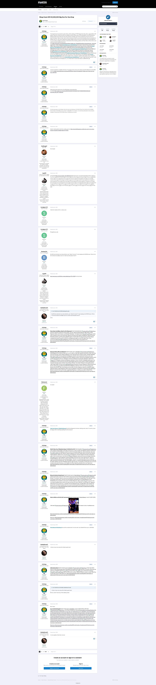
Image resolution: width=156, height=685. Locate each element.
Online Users (55, 9)
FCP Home (41, 6)
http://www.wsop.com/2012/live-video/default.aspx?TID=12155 (62, 276)
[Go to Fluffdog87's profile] (44, 152)
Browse (55, 6)
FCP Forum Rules (103, 23)
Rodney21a (44, 251)
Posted (53, 31)
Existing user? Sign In (106, 2)
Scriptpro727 (44, 207)
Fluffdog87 (44, 146)
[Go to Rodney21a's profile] (44, 257)
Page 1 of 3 (53, 26)
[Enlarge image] (84, 333)
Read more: (52, 625)
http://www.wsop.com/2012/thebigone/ (60, 43)
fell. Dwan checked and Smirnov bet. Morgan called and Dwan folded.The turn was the (71, 615)
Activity (60, 6)
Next (46, 26)
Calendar (45, 9)
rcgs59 (44, 173)
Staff (50, 9)
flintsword (44, 382)
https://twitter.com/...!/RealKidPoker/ (75, 43)
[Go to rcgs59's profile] (44, 180)
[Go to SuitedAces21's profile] (44, 316)
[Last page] (48, 26)
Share (84, 21)
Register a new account (54, 668)
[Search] (116, 6)
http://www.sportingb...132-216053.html (63, 175)
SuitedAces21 (44, 307)
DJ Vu (104, 40)
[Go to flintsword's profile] (44, 388)
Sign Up (115, 2)
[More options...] (95, 31)
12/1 (93, 175)
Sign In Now (81, 668)
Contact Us (78, 683)
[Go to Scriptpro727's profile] (44, 213)
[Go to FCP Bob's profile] (40, 21)
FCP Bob (46, 20)
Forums (39, 9)
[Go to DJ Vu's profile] (101, 41)
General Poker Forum (52, 21)
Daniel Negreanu (48, 6)
